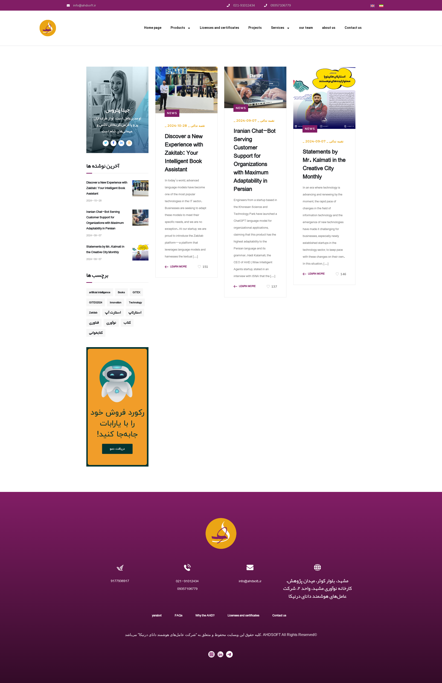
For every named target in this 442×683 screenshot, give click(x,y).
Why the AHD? (205, 615)
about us (328, 28)
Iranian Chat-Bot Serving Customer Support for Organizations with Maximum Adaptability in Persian (255, 160)
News (172, 113)
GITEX (136, 292)
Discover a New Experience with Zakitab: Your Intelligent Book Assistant (184, 152)
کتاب (127, 322)
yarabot (157, 615)
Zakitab (93, 312)
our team (306, 28)
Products (178, 28)
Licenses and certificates (219, 28)
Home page (152, 28)
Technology (135, 302)
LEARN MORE (178, 267)
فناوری (94, 322)
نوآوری (111, 322)
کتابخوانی (96, 333)
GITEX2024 (95, 302)
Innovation (115, 302)
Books (121, 292)
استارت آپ (113, 312)
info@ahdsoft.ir (250, 581)
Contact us (353, 28)
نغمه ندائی (198, 126)
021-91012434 (187, 581)
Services (277, 28)
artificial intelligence (99, 292)
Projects (255, 28)
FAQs (178, 615)
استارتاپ (134, 312)
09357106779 (187, 589)
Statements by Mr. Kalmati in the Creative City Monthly (324, 163)
